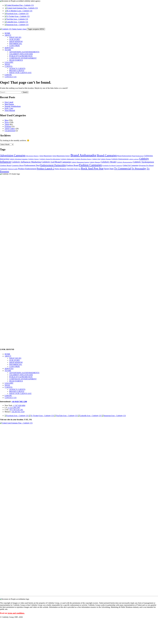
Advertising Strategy (32, 156)
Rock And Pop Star (92, 168)
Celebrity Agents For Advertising (50, 159)
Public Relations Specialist (64, 169)
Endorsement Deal (32, 165)
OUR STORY (14, 39)
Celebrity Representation (124, 162)
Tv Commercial (122, 168)
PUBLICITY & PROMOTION (21, 56)
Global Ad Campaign (130, 165)
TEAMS (8, 50)
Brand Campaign (107, 155)
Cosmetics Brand (18, 165)
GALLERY (9, 62)
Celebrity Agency (33, 159)
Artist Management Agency (61, 156)
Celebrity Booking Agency (83, 159)
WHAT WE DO (15, 37)
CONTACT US (10, 77)
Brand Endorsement (124, 156)
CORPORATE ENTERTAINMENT (23, 58)
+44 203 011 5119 (17, 412)
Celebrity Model (108, 162)
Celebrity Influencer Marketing (26, 162)
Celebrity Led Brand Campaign (56, 162)
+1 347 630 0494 (19, 405)
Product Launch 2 (45, 168)
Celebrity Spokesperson (143, 162)
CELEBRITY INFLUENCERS (21, 54)
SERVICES (9, 48)
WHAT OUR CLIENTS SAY (20, 73)
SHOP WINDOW (16, 41)
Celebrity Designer (106, 159)
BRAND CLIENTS (16, 71)
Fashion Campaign (90, 165)
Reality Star (77, 169)
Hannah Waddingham (13, 106)
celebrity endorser (134, 159)
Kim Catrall (9, 102)
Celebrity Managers (95, 162)
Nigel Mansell (10, 110)
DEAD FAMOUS (16, 60)
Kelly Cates (9, 108)
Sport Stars (109, 168)
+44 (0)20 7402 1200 (19, 402)
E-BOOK (8, 75)
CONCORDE (14, 46)
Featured (8, 126)
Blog (6, 120)
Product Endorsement (27, 169)
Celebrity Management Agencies (80, 162)
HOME (7, 33)
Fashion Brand (72, 165)
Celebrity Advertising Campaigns (18, 159)
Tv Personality (138, 168)
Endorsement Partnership (53, 165)
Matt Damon (9, 104)
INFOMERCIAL (15, 44)
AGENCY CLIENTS (17, 68)
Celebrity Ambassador (67, 159)
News (7, 122)
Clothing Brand (5, 165)
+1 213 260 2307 (14, 408)
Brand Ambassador (83, 155)
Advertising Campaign (12, 155)
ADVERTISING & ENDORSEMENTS (24, 52)
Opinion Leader (13, 169)
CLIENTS (8, 66)
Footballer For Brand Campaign (112, 165)
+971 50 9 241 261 (16, 410)
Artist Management (45, 156)
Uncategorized (10, 131)
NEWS (7, 64)
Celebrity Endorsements (120, 159)
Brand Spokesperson (138, 156)
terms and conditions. (16, 613)
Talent (7, 124)
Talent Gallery (10, 129)
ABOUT (8, 35)
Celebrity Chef (96, 159)
